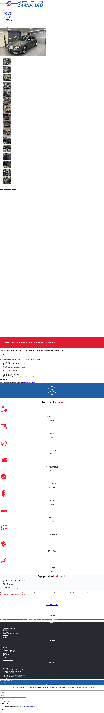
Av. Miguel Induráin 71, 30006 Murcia (9, 628)
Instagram (5, 636)
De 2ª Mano (9, 16)
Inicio (4, 9)
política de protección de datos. (31, 706)
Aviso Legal (3, 682)
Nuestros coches (7, 649)
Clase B (14, 189)
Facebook (5, 635)
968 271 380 (63, 593)
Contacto (5, 23)
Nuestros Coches (7, 12)
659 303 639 (6, 632)
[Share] (2, 186)
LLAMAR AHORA (52, 605)
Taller (7, 19)
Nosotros (5, 10)
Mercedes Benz (7, 189)
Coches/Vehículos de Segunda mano (12, 651)
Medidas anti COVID (8, 660)
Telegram (5, 637)
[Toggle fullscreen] (3, 186)
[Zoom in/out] (5, 186)
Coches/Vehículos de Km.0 (9, 650)
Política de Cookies (12, 682)
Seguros (8, 21)
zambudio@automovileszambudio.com (13, 594)
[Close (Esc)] (0, 186)
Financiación (9, 20)
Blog (4, 24)
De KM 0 (8, 15)
